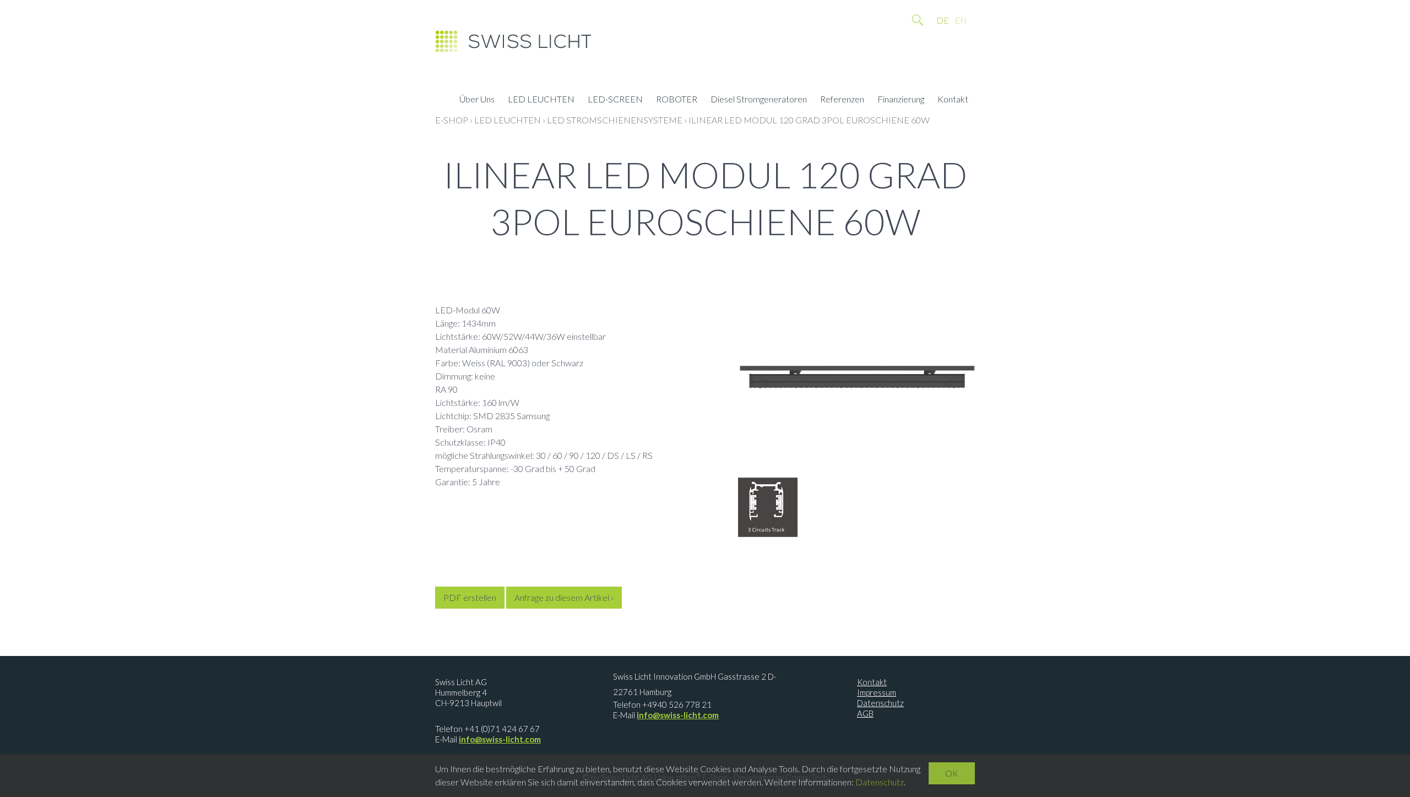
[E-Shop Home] (513, 44)
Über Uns (477, 100)
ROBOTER (676, 100)
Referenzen (842, 100)
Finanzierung (900, 100)
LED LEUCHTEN (541, 100)
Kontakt (952, 100)
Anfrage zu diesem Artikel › (564, 597)
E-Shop (451, 120)
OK (951, 773)
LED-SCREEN (615, 100)
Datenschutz (880, 703)
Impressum (876, 692)
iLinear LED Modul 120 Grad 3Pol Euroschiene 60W (809, 120)
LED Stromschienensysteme (614, 120)
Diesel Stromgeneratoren (759, 100)
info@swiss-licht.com (500, 739)
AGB (865, 713)
